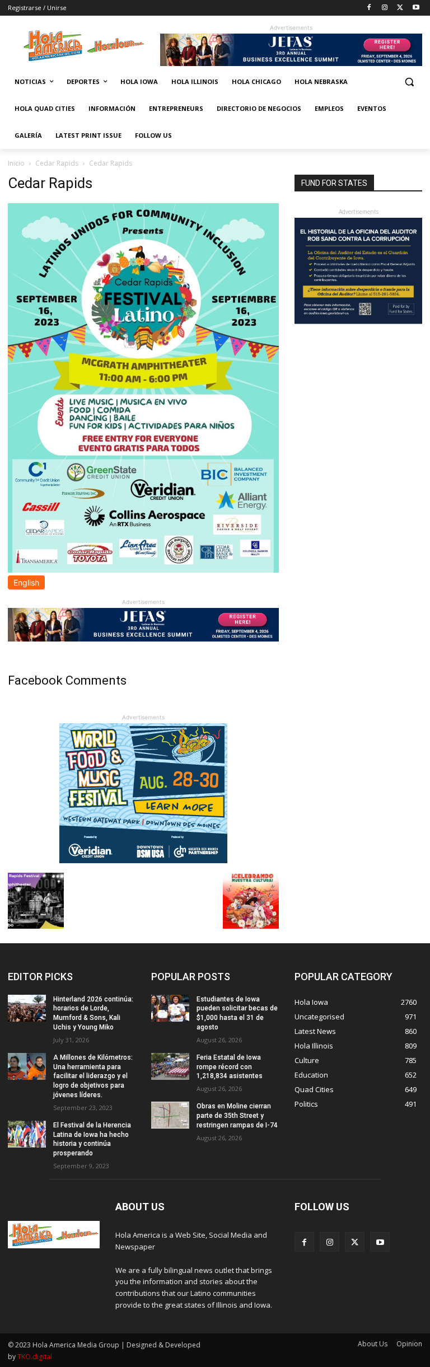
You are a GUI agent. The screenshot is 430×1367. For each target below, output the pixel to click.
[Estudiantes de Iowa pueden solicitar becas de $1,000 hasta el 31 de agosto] (170, 1008)
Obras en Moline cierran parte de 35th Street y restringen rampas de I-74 (237, 1115)
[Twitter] (400, 8)
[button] (409, 82)
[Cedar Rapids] (143, 569)
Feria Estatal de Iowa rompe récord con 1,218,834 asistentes (230, 1067)
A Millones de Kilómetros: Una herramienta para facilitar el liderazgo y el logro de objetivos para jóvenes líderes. (93, 1076)
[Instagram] (384, 8)
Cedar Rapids (56, 163)
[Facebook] (369, 8)
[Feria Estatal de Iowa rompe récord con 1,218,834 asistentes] (170, 1066)
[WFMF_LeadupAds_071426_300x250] (143, 860)
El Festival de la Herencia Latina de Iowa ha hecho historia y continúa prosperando (92, 1139)
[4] (291, 63)
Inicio (16, 163)
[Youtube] (415, 8)
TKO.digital (34, 1356)
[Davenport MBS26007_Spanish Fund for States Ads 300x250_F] (358, 321)
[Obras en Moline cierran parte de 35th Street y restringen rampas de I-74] (170, 1115)
